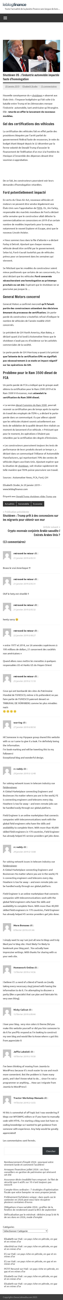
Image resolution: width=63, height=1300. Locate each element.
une (54, 496)
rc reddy (18, 768)
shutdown (37, 95)
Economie (37, 503)
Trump (49, 496)
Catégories (8, 1226)
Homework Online (23, 967)
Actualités (9, 503)
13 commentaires (49, 86)
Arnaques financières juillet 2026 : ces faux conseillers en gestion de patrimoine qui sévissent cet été (30, 1172)
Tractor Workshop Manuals (28, 1097)
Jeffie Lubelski (21, 1051)
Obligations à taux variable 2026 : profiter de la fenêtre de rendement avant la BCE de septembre (30, 1208)
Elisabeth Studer (30, 86)
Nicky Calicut (20, 1009)
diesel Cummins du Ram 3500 (31, 405)
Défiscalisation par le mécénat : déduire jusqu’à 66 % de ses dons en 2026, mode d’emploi (31, 1215)
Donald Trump (22, 496)
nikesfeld (9, 1246)
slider (42, 496)
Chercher (51, 1151)
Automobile (23, 503)
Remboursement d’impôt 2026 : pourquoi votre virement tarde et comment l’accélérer (28, 1163)
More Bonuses (21, 925)
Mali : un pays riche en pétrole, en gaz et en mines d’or (30, 1240)
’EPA (39, 207)
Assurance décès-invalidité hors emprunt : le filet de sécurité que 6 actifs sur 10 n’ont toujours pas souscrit (31, 1182)
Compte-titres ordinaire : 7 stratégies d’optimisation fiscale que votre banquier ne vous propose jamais (31, 1191)
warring (17, 722)
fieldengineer (10, 787)
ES (5, 1253)
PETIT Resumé (11, 1268)
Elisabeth (9, 1276)
